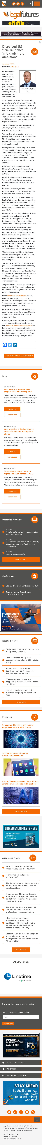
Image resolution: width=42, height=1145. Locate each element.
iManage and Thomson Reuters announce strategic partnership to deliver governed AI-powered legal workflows (22, 897)
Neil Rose (15, 67)
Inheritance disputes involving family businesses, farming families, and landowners (22, 544)
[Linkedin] (15, 345)
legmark (18, 1139)
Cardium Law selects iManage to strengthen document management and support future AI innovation (22, 937)
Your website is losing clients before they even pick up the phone (19, 431)
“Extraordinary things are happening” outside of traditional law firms (22, 681)
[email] (21, 1017)
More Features (21, 811)
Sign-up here (8, 1023)
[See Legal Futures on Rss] (33, 1112)
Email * (6, 1017)
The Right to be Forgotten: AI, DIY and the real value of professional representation (21, 909)
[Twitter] (10, 345)
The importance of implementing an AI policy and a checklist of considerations (22, 885)
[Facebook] (5, 345)
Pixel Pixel (14, 1136)
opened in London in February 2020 (19, 325)
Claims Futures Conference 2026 (22, 586)
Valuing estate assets (15, 554)
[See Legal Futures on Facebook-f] (22, 4)
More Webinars (21, 560)
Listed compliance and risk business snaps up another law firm (21, 692)
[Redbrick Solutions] (21, 977)
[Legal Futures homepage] (21, 15)
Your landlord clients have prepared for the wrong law (18, 390)
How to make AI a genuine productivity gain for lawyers (20, 867)
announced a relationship (16, 296)
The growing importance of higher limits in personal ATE (18, 472)
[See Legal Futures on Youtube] (27, 1112)
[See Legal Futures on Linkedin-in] (18, 4)
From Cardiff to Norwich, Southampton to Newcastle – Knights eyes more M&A (21, 670)
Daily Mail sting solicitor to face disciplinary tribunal (22, 650)
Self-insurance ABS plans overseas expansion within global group (22, 660)
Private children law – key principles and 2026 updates (22, 533)
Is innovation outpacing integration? (18, 876)
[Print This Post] (40, 42)
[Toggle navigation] (37, 4)
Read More (12, 409)
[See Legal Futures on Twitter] (14, 4)
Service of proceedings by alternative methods (15, 754)
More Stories (21, 702)
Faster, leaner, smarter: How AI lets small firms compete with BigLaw (20, 782)
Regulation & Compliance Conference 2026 (18, 593)
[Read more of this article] (21, 739)
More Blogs (12, 415)
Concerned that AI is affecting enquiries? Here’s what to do (17, 726)
